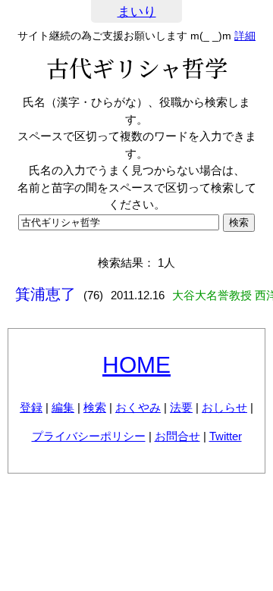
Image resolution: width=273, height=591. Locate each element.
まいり (137, 12)
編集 (63, 407)
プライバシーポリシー (89, 436)
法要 (181, 407)
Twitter (225, 436)
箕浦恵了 (45, 294)
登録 (31, 407)
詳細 (245, 36)
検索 (94, 407)
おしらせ (224, 407)
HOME (136, 364)
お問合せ (177, 436)
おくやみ (138, 407)
